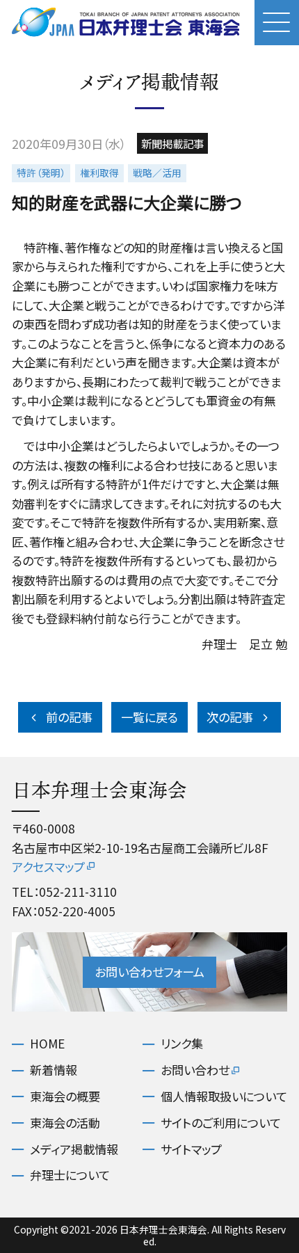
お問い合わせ (195, 1070)
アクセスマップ (48, 866)
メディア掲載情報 (74, 1149)
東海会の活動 (65, 1123)
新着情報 (53, 1070)
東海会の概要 (65, 1096)
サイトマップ (191, 1149)
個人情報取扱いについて (224, 1096)
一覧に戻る (149, 717)
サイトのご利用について (221, 1123)
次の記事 (230, 717)
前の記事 (69, 717)
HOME (47, 1043)
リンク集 (182, 1043)
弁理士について (70, 1175)
